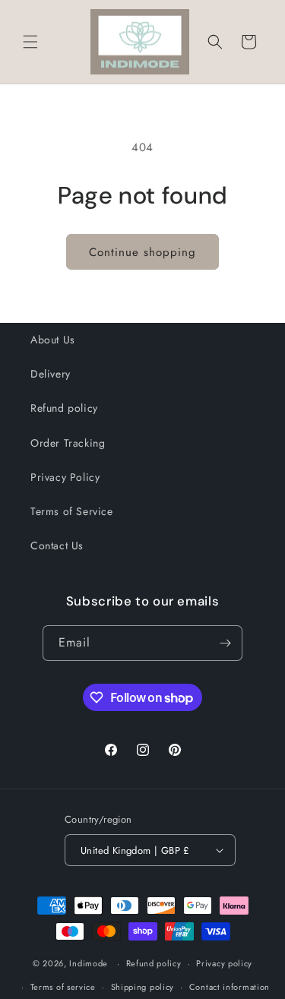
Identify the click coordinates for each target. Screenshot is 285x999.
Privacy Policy (65, 477)
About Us (52, 339)
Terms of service (63, 987)
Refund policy (64, 408)
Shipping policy (143, 987)
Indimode (88, 963)
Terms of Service (71, 511)
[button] (30, 41)
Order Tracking (67, 442)
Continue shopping (142, 252)
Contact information (229, 987)
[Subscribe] (225, 643)
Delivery (50, 373)
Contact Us (57, 545)
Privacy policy (224, 963)
